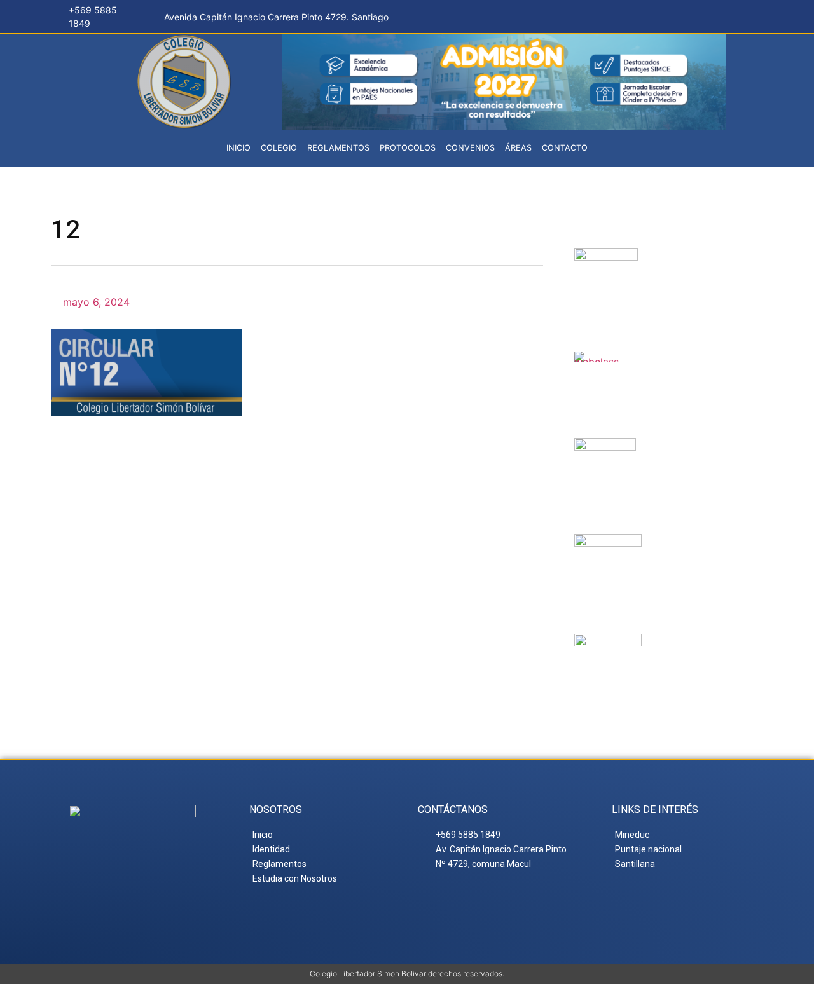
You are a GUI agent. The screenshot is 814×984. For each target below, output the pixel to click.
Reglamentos (338, 148)
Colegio (279, 148)
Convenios (470, 148)
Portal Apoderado (698, 659)
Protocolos (408, 148)
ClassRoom (682, 367)
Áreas (518, 148)
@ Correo (693, 263)
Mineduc (681, 453)
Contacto (565, 148)
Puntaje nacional (687, 560)
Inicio (238, 148)
